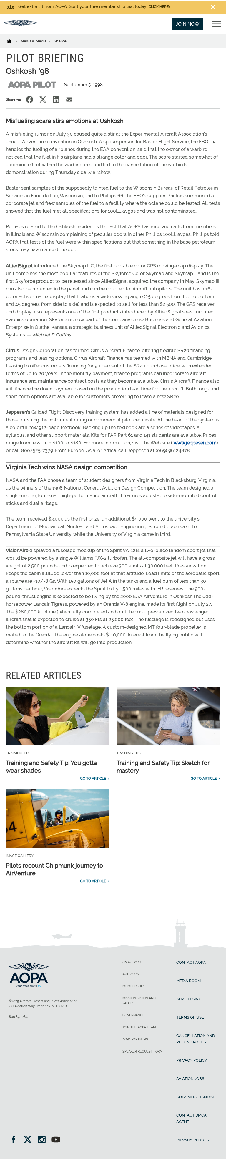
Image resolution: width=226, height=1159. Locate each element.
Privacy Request (193, 1140)
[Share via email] (69, 99)
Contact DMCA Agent (191, 1118)
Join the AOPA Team (139, 1027)
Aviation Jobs (190, 1078)
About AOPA (132, 962)
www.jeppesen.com (195, 443)
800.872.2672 (19, 1017)
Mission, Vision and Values (139, 1000)
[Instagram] (43, 1140)
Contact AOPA (191, 962)
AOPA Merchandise (195, 1097)
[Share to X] (42, 99)
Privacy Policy (191, 1060)
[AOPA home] (20, 24)
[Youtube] (56, 1140)
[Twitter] (29, 1140)
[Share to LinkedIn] (56, 99)
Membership (133, 986)
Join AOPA (130, 974)
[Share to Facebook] (29, 99)
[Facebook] (15, 1140)
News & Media (34, 41)
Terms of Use (190, 1017)
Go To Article (93, 779)
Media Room (188, 981)
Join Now (188, 24)
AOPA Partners (135, 1039)
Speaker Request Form (142, 1051)
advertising (188, 999)
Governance (133, 1015)
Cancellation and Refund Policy (195, 1038)
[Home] (13, 41)
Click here (159, 7)
